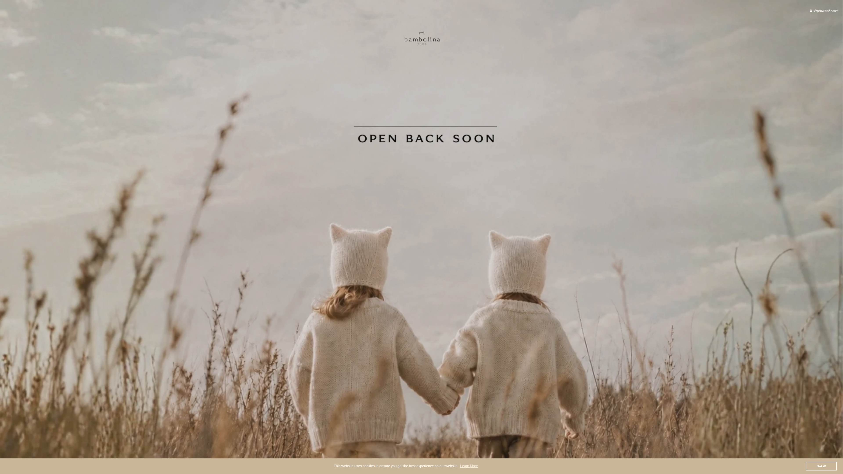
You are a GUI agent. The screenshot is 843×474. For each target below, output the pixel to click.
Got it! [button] (821, 466)
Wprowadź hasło (826, 11)
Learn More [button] (469, 466)
